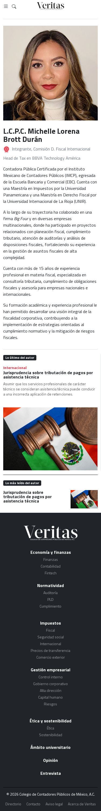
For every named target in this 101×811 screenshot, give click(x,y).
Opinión (50, 760)
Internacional (15, 367)
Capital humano (50, 697)
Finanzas (50, 559)
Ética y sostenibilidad (50, 721)
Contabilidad (51, 566)
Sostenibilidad (50, 735)
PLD (50, 599)
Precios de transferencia (50, 650)
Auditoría (50, 592)
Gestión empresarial (50, 669)
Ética (50, 728)
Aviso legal (54, 804)
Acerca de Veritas (82, 804)
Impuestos (50, 623)
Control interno (51, 677)
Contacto (33, 804)
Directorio (13, 804)
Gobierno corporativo (50, 683)
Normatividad (50, 585)
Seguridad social (50, 637)
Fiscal (50, 630)
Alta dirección (50, 690)
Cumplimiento (50, 606)
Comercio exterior (50, 657)
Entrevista (50, 773)
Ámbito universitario (50, 747)
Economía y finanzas (50, 552)
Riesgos (50, 704)
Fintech (51, 573)
